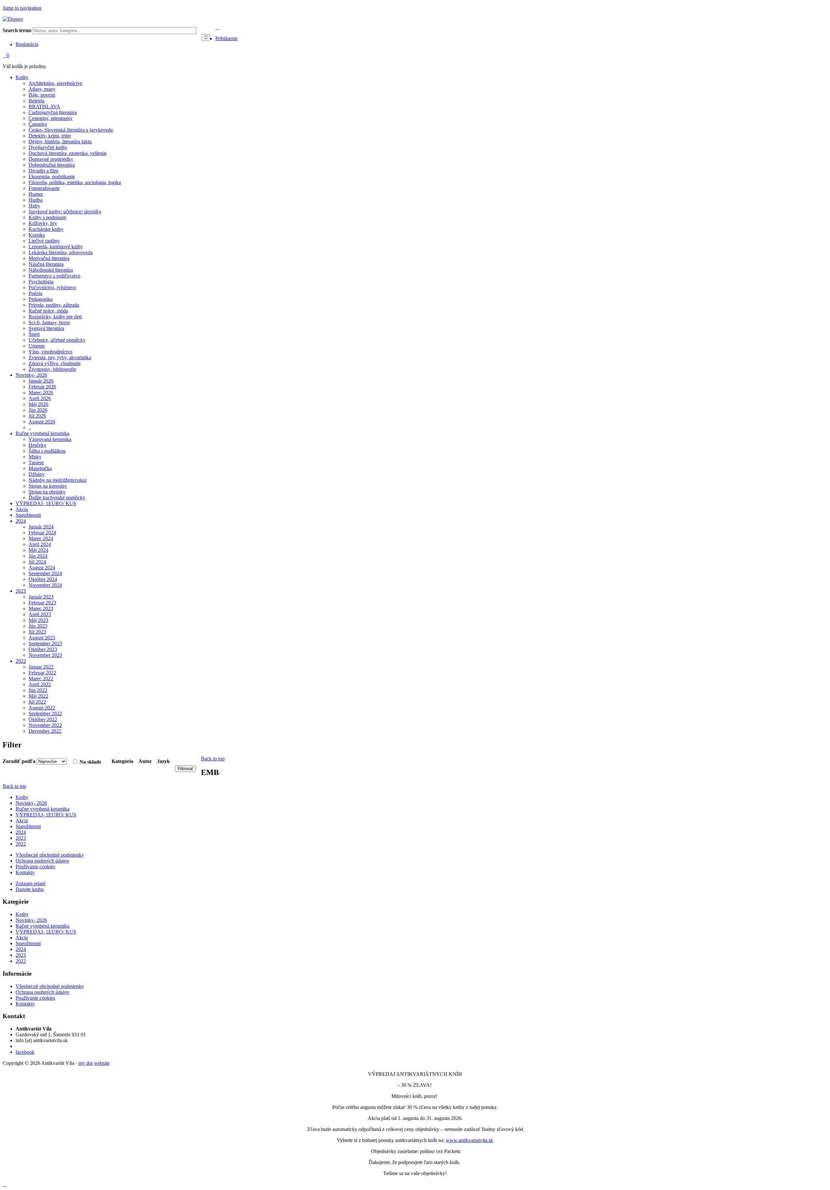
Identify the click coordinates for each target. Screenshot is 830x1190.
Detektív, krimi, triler (50, 135)
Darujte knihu (30, 889)
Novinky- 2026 (31, 375)
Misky (35, 456)
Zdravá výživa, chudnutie (55, 363)
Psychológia (41, 281)
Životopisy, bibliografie (52, 369)
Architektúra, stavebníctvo (55, 83)
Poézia (35, 293)
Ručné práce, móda (48, 311)
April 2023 (40, 614)
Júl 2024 (37, 562)
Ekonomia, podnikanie (52, 176)
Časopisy (38, 124)
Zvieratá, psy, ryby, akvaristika (60, 357)
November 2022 (45, 725)
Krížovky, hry (43, 223)
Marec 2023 (41, 608)
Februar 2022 (42, 672)
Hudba (35, 200)
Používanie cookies (35, 866)
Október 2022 (43, 719)
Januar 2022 (41, 667)
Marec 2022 (41, 678)
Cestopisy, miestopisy (51, 118)
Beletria (36, 100)
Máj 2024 (38, 550)
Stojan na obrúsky (47, 491)
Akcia (22, 509)
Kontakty (25, 872)
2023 (21, 591)
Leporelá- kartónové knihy (56, 246)
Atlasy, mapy (42, 89)
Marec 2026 (41, 392)
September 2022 (45, 713)
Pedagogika (41, 299)
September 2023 (45, 643)
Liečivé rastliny (44, 241)
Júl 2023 (37, 632)
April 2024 (40, 544)
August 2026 (42, 421)
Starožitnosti (28, 515)
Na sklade (90, 762)
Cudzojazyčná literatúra (53, 112)
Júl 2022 (37, 702)
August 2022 (42, 707)
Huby (34, 205)
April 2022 (40, 684)
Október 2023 (43, 649)
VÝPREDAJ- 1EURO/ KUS (46, 503)
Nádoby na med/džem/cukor (58, 480)
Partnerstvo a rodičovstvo (54, 276)
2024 (21, 521)
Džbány (37, 474)
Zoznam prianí (30, 883)
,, (30, 427)
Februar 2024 (42, 532)
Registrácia (27, 44)
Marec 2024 (41, 538)
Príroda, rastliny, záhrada (54, 305)
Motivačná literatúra (49, 258)
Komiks (37, 235)
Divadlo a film (43, 170)
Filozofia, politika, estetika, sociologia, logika (75, 182)
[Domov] (13, 19)
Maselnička (40, 468)
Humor (36, 194)
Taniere (36, 462)
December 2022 (45, 731)
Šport (34, 334)
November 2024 (45, 585)
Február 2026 (42, 386)
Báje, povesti (42, 95)
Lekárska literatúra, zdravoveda (61, 252)
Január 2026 (41, 381)
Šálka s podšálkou (47, 451)
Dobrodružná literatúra (52, 165)
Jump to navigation (22, 8)
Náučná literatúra (46, 264)
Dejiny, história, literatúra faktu (60, 141)
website (102, 1063)
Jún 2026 (38, 410)
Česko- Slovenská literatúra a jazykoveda (71, 130)
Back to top (213, 758)
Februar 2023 (42, 602)
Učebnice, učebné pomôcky (57, 340)
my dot (85, 1063)
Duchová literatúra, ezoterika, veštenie (68, 153)
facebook (25, 1052)
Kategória (122, 761)
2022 (21, 661)
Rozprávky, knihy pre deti (55, 316)
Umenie (37, 346)
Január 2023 (41, 597)
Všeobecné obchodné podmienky (50, 855)
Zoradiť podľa (20, 761)
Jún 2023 (38, 626)
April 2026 (40, 398)
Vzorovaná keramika (50, 439)
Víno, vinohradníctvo (50, 351)
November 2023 (45, 655)
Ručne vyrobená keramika (42, 433)
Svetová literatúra (46, 328)
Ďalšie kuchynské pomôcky (57, 497)
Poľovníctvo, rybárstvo (52, 287)
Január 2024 (41, 527)
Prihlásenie (226, 38)
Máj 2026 (38, 404)
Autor (145, 761)
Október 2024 (43, 579)
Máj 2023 (38, 620)
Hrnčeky (37, 445)
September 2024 (45, 573)
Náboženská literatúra (51, 270)
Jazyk (163, 761)
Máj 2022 (38, 696)
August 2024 (42, 567)
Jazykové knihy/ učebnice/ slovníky (65, 211)
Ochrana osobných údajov (42, 860)
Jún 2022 (38, 690)
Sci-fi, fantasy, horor (49, 322)
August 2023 (42, 637)
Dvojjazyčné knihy (48, 147)
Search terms (18, 30)
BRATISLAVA (44, 106)
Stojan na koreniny (48, 486)
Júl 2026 (37, 416)
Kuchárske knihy (46, 229)
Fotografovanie (44, 188)
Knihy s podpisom (47, 217)
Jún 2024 (38, 556)
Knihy (22, 77)
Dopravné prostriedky (51, 159)
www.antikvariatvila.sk (469, 1140)
